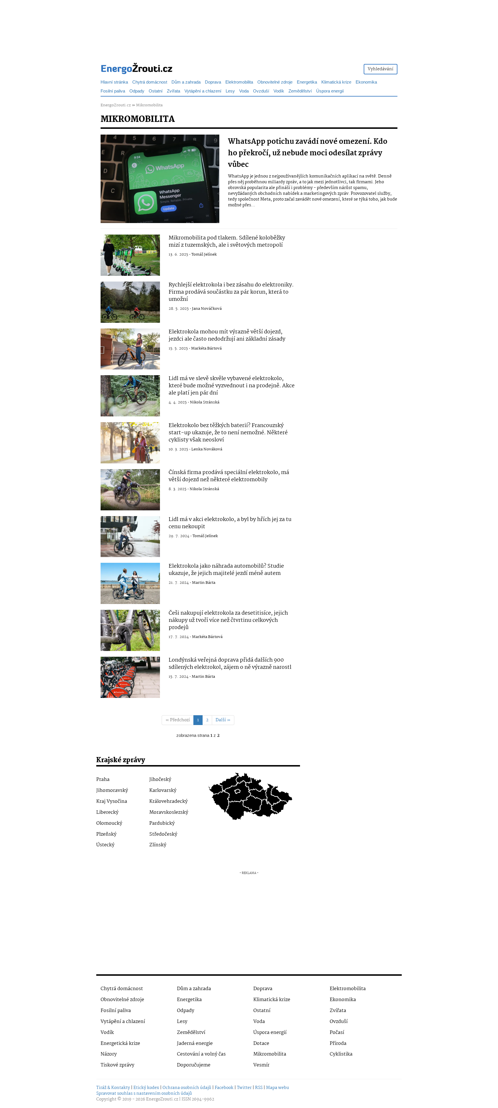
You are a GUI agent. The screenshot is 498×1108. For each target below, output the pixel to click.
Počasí (337, 1033)
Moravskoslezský (168, 812)
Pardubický (162, 823)
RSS (259, 1087)
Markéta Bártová (206, 348)
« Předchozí (177, 720)
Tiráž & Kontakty (113, 1087)
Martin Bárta (203, 583)
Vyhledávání (380, 69)
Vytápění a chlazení (202, 91)
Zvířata (173, 91)
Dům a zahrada (186, 82)
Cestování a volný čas (201, 1054)
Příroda (338, 1043)
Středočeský (163, 834)
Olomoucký (109, 823)
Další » (223, 720)
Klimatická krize (336, 82)
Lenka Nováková (206, 449)
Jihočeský (160, 780)
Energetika (307, 82)
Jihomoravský (112, 790)
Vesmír (261, 1065)
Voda (244, 91)
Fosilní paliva (113, 91)
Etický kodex (146, 1087)
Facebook (224, 1087)
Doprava (213, 82)
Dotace (261, 1043)
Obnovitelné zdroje (275, 82)
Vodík (278, 91)
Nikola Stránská (204, 402)
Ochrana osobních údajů (187, 1087)
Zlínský (157, 845)
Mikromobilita (149, 105)
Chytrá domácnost (149, 82)
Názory (109, 1054)
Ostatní (156, 91)
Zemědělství (300, 91)
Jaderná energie (195, 1043)
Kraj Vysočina (111, 801)
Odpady (136, 91)
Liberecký (107, 812)
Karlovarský (162, 790)
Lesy (230, 91)
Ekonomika (366, 82)
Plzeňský (106, 834)
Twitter (244, 1087)
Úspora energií (330, 91)
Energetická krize (120, 1043)
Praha (103, 780)
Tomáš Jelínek (204, 254)
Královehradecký (168, 801)
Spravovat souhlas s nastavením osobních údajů (144, 1093)
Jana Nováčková (207, 308)
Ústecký (105, 845)
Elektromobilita (239, 82)
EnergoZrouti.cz (116, 105)
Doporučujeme (193, 1065)
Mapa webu (277, 1087)
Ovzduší (261, 91)
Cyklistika (341, 1054)
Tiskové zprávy (117, 1065)
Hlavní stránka (114, 82)
